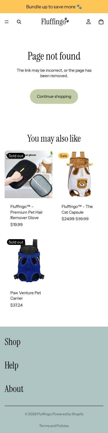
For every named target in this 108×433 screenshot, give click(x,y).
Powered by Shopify (68, 414)
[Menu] (6, 21)
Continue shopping (54, 96)
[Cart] (101, 21)
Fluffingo (44, 414)
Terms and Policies (54, 426)
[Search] (19, 21)
